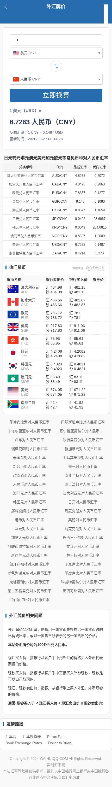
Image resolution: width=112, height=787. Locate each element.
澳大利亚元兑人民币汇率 (25, 176)
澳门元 (26, 377)
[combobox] (56, 53)
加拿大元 (28, 300)
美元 (24, 390)
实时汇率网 (56, 765)
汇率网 (10, 736)
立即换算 (56, 95)
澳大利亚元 (30, 287)
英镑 (24, 326)
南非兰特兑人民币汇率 (26, 253)
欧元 (24, 313)
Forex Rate (56, 736)
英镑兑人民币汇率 (25, 201)
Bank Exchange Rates (23, 743)
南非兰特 (28, 402)
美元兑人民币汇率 (25, 245)
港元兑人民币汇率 (25, 210)
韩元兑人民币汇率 (25, 227)
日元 (24, 351)
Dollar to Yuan (59, 743)
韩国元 (26, 364)
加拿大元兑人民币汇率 (26, 184)
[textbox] (56, 53)
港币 (24, 338)
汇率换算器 (32, 736)
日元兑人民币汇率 (25, 219)
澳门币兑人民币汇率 (25, 236)
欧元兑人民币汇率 (25, 193)
